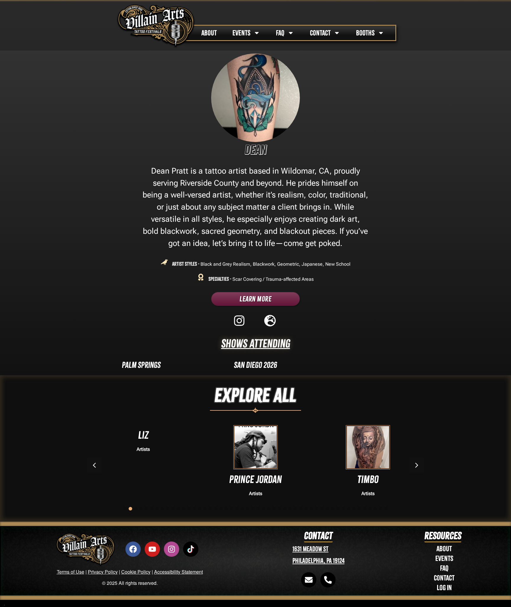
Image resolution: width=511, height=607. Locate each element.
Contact (444, 578)
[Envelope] (308, 580)
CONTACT (320, 33)
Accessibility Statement (178, 571)
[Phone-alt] (328, 580)
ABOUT (209, 33)
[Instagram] (171, 549)
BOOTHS (365, 33)
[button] (416, 465)
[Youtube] (152, 549)
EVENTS (241, 33)
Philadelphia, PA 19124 (318, 561)
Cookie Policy (136, 571)
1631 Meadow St (310, 549)
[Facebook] (133, 549)
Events (444, 558)
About (444, 548)
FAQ (280, 33)
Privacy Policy (103, 571)
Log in (444, 587)
